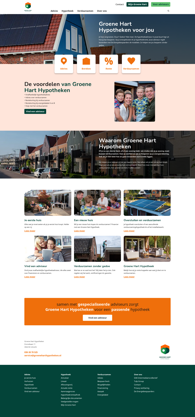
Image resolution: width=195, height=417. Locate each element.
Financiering (103, 388)
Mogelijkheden (104, 384)
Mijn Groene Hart (137, 4)
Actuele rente (66, 388)
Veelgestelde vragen (69, 401)
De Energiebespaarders (144, 391)
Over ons (102, 10)
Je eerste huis (30, 378)
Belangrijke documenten (71, 398)
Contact (120, 4)
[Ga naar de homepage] (28, 7)
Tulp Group (139, 381)
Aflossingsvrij (66, 384)
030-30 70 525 (31, 352)
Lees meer (29, 230)
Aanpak (101, 391)
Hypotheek (67, 10)
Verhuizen (28, 381)
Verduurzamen (85, 10)
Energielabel (103, 395)
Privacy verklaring (141, 388)
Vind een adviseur (35, 111)
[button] (169, 10)
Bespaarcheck (103, 381)
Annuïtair (65, 378)
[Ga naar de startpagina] (165, 351)
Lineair (64, 381)
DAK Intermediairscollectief (145, 378)
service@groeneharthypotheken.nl (42, 355)
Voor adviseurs (161, 4)
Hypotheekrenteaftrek (70, 395)
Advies (54, 10)
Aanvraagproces (68, 391)
